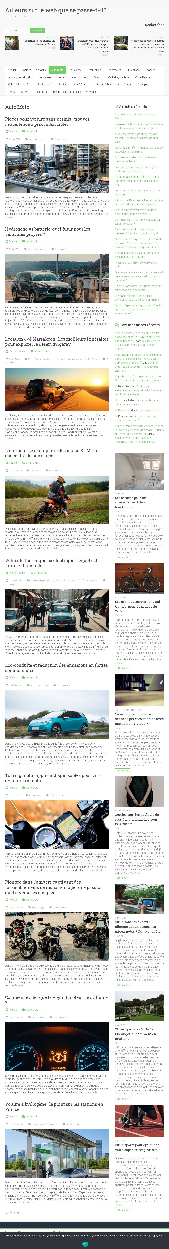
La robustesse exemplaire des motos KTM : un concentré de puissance (52, 453)
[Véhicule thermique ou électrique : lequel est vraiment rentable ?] (57, 590)
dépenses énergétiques (40, 580)
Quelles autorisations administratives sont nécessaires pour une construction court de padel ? (139, 276)
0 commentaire (61, 139)
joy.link (122, 376)
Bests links (124, 410)
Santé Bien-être (82, 84)
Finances (150, 70)
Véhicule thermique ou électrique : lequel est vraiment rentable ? (51, 563)
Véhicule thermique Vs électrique (83, 580)
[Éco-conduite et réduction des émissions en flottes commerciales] (57, 691)
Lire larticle (53, 327)
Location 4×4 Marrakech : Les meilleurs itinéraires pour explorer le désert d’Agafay (57, 341)
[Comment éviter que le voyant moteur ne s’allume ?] (57, 1024)
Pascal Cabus (17, 351)
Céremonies (94, 70)
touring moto (34, 795)
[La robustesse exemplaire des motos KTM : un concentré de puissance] (57, 477)
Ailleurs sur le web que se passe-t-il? (55, 10)
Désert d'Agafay (34, 359)
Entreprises (133, 70)
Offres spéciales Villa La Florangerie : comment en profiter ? (135, 1034)
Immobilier (45, 77)
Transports (40, 91)
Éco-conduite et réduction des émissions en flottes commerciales (56, 667)
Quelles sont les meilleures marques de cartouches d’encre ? (137, 344)
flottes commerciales (39, 685)
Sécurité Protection (107, 84)
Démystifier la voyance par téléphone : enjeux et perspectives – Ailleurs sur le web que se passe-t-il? (139, 358)
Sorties (12, 91)
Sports (25, 91)
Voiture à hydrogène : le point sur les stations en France (54, 1106)
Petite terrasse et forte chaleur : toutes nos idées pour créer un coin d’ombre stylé (137, 180)
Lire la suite (122, 557)
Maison (51, 37)
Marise (13, 131)
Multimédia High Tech (20, 84)
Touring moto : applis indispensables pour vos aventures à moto (52, 777)
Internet (60, 77)
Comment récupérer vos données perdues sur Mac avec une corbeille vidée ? (139, 719)
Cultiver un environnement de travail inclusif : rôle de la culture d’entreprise (138, 390)
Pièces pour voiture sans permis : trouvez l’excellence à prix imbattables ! (47, 121)
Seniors (128, 84)
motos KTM (35, 470)
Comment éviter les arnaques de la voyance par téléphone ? (137, 366)
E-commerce (113, 70)
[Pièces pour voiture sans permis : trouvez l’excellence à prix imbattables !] (57, 145)
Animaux (41, 70)
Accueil (12, 70)
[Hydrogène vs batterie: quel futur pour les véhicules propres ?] (57, 255)
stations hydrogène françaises (44, 1124)
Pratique (63, 84)
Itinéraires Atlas (48, 359)
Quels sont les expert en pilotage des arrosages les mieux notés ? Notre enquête (137, 927)
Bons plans (75, 70)
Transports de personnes (66, 91)
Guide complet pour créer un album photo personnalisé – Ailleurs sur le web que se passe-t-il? (138, 337)
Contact (26, 70)
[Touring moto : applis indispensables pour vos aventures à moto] (57, 802)
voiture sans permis (37, 139)
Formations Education (20, 77)
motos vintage (38, 907)
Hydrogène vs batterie (36, 249)
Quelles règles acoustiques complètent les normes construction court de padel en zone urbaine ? (139, 309)
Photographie (45, 84)
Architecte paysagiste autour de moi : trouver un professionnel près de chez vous (136, 137)
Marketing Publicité (119, 77)
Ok (85, 1244)
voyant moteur (38, 1017)
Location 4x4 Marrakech (66, 359)
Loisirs (85, 77)
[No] (165, 1240)
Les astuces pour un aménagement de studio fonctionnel (134, 502)
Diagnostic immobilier (149, 410)
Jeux (73, 77)
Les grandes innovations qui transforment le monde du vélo (137, 606)
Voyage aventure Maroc (88, 359)
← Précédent (12, 1213)
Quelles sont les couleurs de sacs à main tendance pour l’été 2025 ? (137, 819)
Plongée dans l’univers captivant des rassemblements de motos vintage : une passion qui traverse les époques (54, 887)
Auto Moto (57, 70)
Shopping (143, 84)
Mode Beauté (143, 77)
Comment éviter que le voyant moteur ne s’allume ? (56, 999)
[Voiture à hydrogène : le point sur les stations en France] (57, 1130)
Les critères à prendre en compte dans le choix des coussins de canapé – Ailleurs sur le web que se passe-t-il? (139, 430)
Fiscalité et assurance (60, 580)
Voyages (91, 91)
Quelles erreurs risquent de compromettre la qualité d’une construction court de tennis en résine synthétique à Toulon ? (139, 243)
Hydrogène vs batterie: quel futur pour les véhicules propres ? (47, 231)
